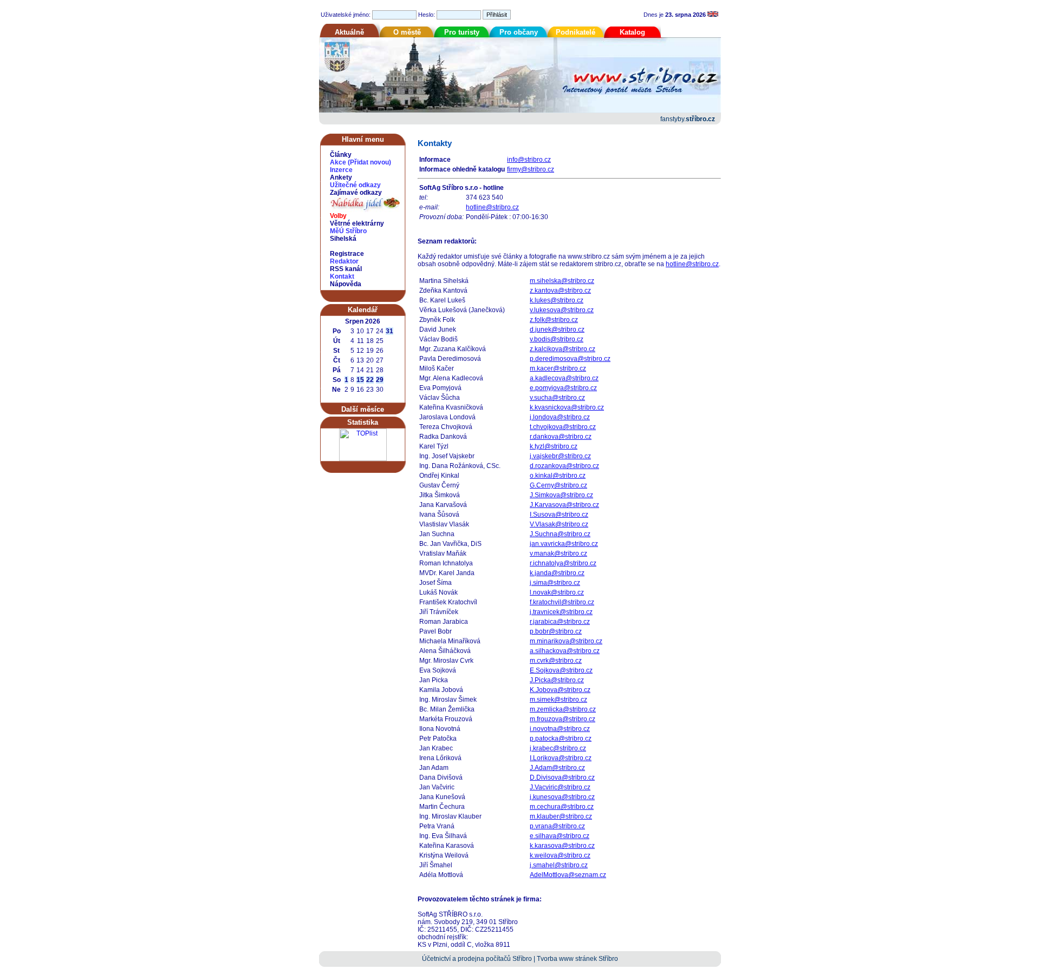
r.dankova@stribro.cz (561, 436)
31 (389, 331)
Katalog (632, 32)
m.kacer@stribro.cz (558, 368)
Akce (338, 162)
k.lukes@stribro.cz (556, 300)
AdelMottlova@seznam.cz (568, 875)
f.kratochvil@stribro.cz (562, 602)
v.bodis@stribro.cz (556, 339)
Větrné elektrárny (357, 223)
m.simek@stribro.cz (558, 699)
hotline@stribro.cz (492, 207)
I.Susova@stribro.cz (559, 514)
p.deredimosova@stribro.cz (570, 358)
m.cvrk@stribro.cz (556, 660)
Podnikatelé (575, 32)
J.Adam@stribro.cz (557, 768)
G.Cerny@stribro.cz (558, 485)
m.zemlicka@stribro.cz (563, 709)
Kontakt (342, 276)
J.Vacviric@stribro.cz (560, 787)
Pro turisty (461, 32)
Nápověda (345, 284)
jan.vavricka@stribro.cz (564, 544)
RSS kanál (346, 269)
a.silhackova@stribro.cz (565, 651)
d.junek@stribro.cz (557, 329)
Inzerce (341, 170)
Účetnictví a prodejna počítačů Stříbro (477, 959)
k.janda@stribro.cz (557, 573)
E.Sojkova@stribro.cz (561, 670)
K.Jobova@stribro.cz (560, 690)
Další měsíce (362, 409)
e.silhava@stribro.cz (559, 836)
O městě (407, 32)
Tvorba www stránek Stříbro (577, 959)
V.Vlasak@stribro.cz (559, 524)
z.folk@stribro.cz (554, 320)
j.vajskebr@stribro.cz (560, 456)
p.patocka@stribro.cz (561, 738)
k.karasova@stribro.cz (562, 845)
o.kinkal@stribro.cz (558, 475)
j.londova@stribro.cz (560, 417)
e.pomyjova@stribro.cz (563, 388)
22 (370, 380)
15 (360, 380)
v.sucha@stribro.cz (557, 397)
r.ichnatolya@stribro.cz (563, 563)
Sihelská (343, 238)
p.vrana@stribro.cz (557, 826)
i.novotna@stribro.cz (560, 729)
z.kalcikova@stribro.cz (562, 349)
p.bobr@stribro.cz (556, 631)
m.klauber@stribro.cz (561, 816)
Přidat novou (369, 162)
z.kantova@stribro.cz (560, 290)
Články (341, 155)
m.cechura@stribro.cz (562, 806)
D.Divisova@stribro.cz (562, 777)
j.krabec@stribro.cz (558, 748)
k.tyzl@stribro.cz (553, 446)
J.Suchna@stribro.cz (560, 534)
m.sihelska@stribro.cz (562, 281)
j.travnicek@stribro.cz (561, 612)
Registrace (347, 254)
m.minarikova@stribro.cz (566, 641)
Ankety (341, 177)
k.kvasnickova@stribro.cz (567, 407)
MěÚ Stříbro (348, 231)
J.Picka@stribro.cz (557, 680)
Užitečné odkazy (355, 185)
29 (380, 380)
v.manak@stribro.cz (558, 553)
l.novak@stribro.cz (557, 592)
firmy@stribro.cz (530, 169)
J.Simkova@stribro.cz (561, 495)
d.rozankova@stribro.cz (564, 466)
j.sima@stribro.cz (555, 582)
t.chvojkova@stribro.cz (563, 427)
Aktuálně (349, 32)
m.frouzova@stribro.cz (562, 719)
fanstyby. (687, 119)
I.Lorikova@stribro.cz (561, 758)
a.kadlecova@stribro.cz (564, 378)
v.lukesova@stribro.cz (562, 310)
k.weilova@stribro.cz (560, 855)
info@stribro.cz (529, 159)
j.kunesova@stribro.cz (562, 797)
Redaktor (344, 261)
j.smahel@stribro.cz (559, 865)
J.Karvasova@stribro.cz (564, 505)
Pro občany (518, 32)
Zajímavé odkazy (356, 192)
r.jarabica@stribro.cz (560, 621)
